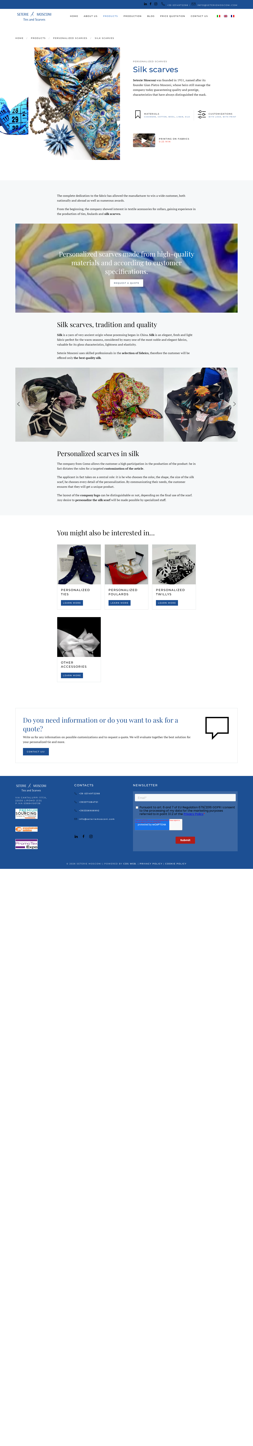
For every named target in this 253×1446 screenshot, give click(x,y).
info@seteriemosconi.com (97, 819)
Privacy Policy (151, 863)
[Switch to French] (232, 16)
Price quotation (172, 16)
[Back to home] (33, 16)
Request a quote (126, 283)
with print (229, 117)
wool (171, 117)
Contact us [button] (199, 16)
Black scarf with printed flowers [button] (52, 434)
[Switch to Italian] (218, 16)
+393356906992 (89, 810)
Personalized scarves (150, 61)
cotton (162, 117)
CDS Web (129, 863)
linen (180, 117)
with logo (215, 117)
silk (187, 117)
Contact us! (36, 751)
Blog (151, 16)
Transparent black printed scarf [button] (200, 434)
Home (74, 16)
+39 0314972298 (89, 793)
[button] (18, 405)
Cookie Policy (176, 863)
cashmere (150, 117)
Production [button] (133, 16)
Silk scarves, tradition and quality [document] (107, 324)
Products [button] (110, 16)
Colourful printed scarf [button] (126, 434)
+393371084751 (88, 802)
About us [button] (91, 16)
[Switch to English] (225, 16)
